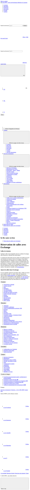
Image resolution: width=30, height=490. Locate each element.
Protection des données (20, 473)
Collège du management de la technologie (14, 384)
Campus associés (7, 286)
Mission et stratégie (7, 329)
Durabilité (5, 296)
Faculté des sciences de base (10, 379)
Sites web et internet (11, 223)
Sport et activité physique (12, 173)
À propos (5, 5)
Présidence (5, 288)
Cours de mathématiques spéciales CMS (12, 308)
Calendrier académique (8, 307)
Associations (9, 179)
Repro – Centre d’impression (13, 220)
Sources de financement (8, 337)
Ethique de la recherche (8, 341)
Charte (27, 473)
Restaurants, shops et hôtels (9, 359)
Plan (2, 391)
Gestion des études (7, 316)
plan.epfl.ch (25, 276)
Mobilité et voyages (8, 371)
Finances (8, 211)
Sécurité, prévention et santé (9, 361)
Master (5, 311)
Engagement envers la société (10, 324)
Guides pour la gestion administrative (14, 197)
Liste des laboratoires (11, 152)
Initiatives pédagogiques (9, 320)
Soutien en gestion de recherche (10, 338)
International (6, 317)
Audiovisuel (9, 200)
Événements (9, 177)
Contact (26, 389)
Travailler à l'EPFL (7, 291)
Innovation (5, 9)
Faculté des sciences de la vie (11, 383)
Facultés (5, 10)
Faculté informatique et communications (13, 382)
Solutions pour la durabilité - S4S (11, 334)
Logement (8, 216)
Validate (25, 25)
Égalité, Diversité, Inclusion (9, 293)
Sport (4, 362)
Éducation (5, 6)
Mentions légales (10, 473)
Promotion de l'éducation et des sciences (12, 321)
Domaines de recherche (8, 330)
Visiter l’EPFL (9, 181)
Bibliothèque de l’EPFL (11, 169)
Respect (8, 221)
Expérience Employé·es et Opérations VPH (16, 208)
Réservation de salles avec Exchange (11, 225)
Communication (10, 203)
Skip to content (4, 1)
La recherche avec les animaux (10, 342)
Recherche (5, 7)
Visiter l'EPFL (6, 370)
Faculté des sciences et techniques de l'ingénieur (15, 381)
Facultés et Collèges (5, 374)
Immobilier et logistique (11, 213)
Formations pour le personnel (13, 209)
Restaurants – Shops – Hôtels (13, 170)
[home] (14, 127)
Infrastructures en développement (11, 323)
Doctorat (5, 312)
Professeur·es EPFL (8, 333)
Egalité (8, 207)
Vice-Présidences (7, 289)
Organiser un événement (12, 217)
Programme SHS (7, 313)
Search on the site (5, 25)
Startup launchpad (7, 352)
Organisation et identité (8, 284)
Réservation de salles (8, 224)
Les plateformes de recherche (10, 332)
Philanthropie (6, 299)
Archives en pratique (11, 199)
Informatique (6, 183)
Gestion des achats (10, 212)
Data (4, 287)
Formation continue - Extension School (12, 315)
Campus (5, 11)
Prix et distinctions (7, 336)
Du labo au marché (7, 340)
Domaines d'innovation (8, 350)
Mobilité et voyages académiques (14, 182)
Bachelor (5, 309)
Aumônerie (9, 175)
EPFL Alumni (6, 300)
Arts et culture (9, 178)
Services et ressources (8, 153)
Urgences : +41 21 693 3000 (17, 389)
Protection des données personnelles (14, 219)
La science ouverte (7, 344)
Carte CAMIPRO (10, 201)
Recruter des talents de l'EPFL (10, 292)
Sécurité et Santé (10, 171)
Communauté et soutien (11, 174)
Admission (5, 305)
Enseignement (6, 319)
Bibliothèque (6, 358)
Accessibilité (3, 473)
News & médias (7, 297)
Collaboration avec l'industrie (10, 349)
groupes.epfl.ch (24, 278)
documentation (20, 267)
